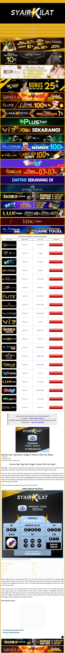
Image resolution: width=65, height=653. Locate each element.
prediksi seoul (16, 460)
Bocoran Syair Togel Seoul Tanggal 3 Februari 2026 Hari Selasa (27, 455)
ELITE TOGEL (40, 296)
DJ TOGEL (40, 253)
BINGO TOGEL (40, 390)
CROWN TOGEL (40, 356)
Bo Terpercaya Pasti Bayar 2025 (13, 630)
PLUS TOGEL (40, 399)
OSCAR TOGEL (40, 364)
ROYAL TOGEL (40, 304)
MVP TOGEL (40, 287)
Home (32, 25)
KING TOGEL (40, 407)
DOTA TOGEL (40, 244)
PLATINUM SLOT (40, 347)
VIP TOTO (40, 321)
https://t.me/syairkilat (38, 422)
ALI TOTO (40, 373)
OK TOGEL (40, 270)
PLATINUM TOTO (40, 313)
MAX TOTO (40, 339)
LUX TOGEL (40, 381)
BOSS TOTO (40, 330)
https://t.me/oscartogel (36, 418)
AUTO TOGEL (40, 279)
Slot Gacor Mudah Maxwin (11, 632)
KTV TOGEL (40, 262)
